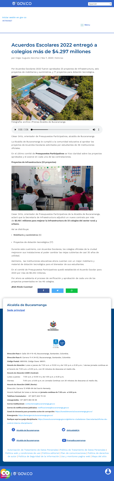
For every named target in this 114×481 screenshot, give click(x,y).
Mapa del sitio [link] (99, 456)
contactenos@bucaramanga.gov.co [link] (40, 404)
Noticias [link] (59, 58)
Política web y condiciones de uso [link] (22, 453)
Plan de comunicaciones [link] (73, 453)
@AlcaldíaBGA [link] (73, 430)
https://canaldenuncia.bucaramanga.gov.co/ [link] (73, 411)
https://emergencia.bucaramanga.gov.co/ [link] (35, 415)
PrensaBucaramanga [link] (76, 440)
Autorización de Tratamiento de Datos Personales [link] (32, 450)
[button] (105, 25)
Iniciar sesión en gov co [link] (14, 17)
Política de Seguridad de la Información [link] (38, 456)
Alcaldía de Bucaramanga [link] (27, 430)
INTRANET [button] (7, 21)
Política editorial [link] (50, 453)
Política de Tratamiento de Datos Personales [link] (82, 450)
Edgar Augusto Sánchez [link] (27, 58)
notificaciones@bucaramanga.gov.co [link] (53, 408)
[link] (21, 5)
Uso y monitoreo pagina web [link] (75, 456)
